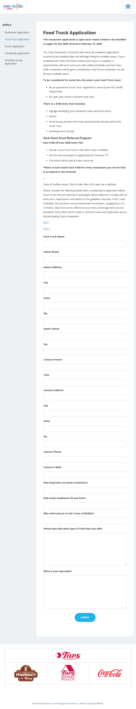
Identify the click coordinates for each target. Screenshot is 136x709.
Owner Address (52, 267)
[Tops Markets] (68, 656)
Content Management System (64, 703)
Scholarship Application (17, 53)
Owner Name (51, 251)
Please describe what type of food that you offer (72, 528)
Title (46, 375)
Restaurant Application (17, 32)
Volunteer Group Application (13, 62)
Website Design (86, 703)
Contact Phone (52, 451)
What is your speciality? (57, 571)
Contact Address (53, 390)
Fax (45, 344)
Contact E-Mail (52, 467)
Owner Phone (51, 328)
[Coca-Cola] (110, 673)
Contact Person (52, 359)
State (46, 298)
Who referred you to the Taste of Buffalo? (68, 513)
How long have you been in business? (65, 482)
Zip (45, 313)
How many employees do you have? (64, 498)
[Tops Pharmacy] (26, 673)
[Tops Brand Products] (68, 673)
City (45, 282)
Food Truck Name (54, 236)
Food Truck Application (17, 39)
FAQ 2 (46, 228)
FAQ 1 (46, 222)
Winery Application (15, 46)
